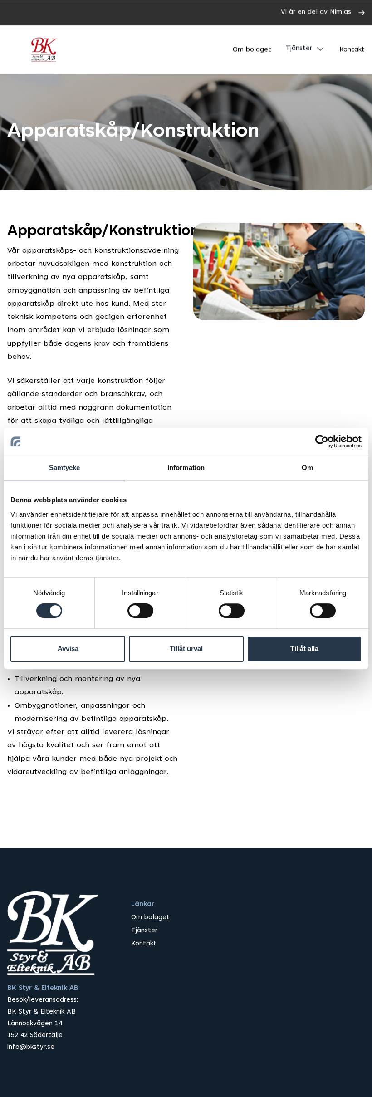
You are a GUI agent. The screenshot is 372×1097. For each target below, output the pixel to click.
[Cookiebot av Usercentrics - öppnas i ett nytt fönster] (322, 441)
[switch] (140, 610)
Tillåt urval (186, 648)
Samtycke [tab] (64, 467)
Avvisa (68, 648)
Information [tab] (186, 467)
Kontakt (352, 50)
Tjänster (299, 48)
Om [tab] (307, 467)
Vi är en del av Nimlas (316, 12)
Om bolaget (252, 50)
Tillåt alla (304, 648)
